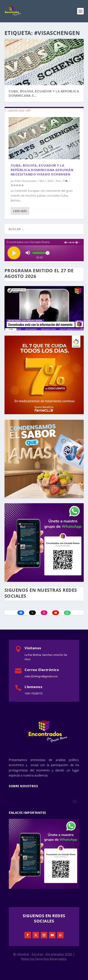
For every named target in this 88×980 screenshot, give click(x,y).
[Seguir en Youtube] (52, 935)
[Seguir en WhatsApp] (60, 935)
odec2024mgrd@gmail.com (41, 676)
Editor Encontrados (26, 181)
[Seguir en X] (36, 935)
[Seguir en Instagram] (44, 935)
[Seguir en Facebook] (27, 935)
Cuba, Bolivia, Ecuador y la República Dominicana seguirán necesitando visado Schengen (42, 170)
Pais (58, 181)
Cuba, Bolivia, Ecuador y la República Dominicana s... (44, 93)
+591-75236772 (34, 693)
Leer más (20, 211)
